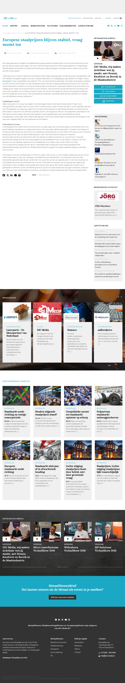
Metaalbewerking (44, 327)
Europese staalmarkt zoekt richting (14, 469)
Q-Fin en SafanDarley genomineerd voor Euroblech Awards (106, 264)
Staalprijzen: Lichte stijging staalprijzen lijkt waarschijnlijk (108, 469)
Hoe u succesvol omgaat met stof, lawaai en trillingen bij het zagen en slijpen (108, 128)
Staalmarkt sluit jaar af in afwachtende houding (47, 469)
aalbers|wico (74, 329)
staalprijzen (44, 175)
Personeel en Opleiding (105, 241)
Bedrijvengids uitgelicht (106, 187)
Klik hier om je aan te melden (62, 597)
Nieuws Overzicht (16, 33)
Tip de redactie (110, 87)
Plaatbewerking (102, 259)
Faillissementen (68, 26)
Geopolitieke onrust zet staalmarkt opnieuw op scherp (77, 414)
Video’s (108, 18)
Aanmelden (79, 642)
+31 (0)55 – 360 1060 (108, 653)
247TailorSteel (106, 329)
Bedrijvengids (38, 26)
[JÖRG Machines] (108, 204)
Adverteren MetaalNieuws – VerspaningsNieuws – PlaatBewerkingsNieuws (105, 142)
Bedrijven (78, 646)
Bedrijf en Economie (58, 642)
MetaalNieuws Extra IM (104, 250)
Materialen (9, 408)
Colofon (25, 678)
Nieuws (13, 26)
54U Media (12, 329)
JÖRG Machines (102, 206)
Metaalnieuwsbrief (110, 96)
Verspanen (54, 649)
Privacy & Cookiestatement (39, 678)
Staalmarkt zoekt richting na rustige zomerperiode (15, 414)
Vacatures (52, 26)
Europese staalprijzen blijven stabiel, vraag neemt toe (42, 42)
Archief (98, 18)
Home (5, 26)
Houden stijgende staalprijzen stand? (46, 413)
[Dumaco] (41, 317)
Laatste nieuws (101, 226)
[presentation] (118, 297)
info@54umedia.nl (107, 656)
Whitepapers (101, 117)
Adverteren (88, 18)
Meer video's (62, 567)
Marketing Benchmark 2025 (105, 154)
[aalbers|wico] (71, 317)
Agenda (25, 26)
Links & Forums (85, 26)
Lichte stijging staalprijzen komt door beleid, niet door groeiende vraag (76, 472)
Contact (116, 18)
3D (51, 656)
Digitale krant (110, 91)
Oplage (9, 327)
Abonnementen (74, 18)
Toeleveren (100, 231)
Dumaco (41, 329)
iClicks (36, 677)
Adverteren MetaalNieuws (11, 678)
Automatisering (56, 652)
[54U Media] (10, 317)
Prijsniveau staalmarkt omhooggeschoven (107, 414)
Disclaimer (53, 678)
